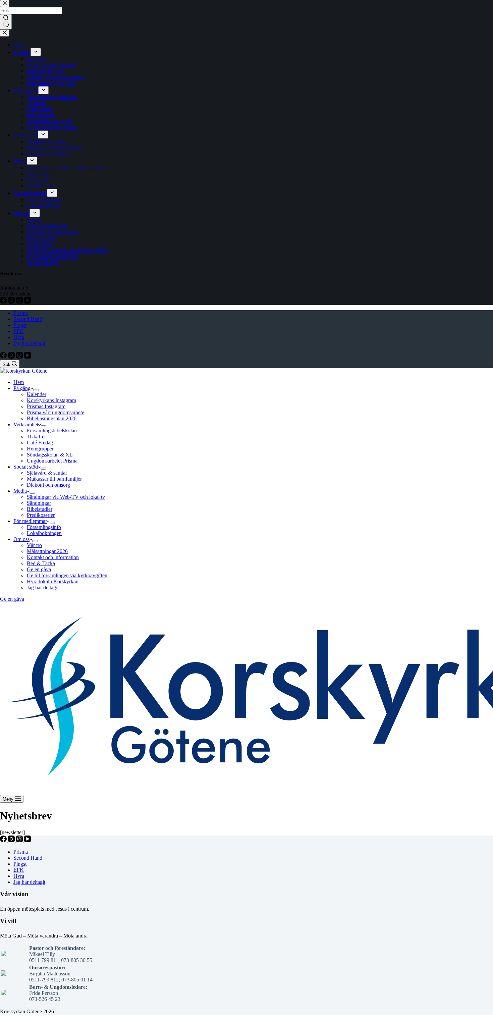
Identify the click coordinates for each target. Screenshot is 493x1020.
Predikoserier (41, 515)
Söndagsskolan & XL (50, 455)
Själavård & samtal (47, 473)
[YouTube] (27, 357)
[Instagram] (12, 357)
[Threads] (20, 357)
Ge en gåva (39, 569)
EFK (18, 331)
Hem (18, 382)
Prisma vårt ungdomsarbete (55, 412)
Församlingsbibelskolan (52, 430)
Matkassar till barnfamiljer (54, 479)
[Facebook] (4, 357)
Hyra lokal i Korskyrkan (52, 581)
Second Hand (27, 319)
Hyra (18, 337)
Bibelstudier (39, 509)
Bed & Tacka (41, 563)
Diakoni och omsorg (48, 485)
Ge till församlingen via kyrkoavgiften (67, 575)
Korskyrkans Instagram (51, 400)
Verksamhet (25, 424)
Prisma (20, 313)
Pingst (19, 325)
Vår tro (34, 545)
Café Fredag (40, 442)
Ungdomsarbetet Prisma (52, 461)
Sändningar (39, 503)
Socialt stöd (25, 467)
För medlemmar (30, 521)
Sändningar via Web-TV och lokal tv (66, 497)
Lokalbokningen (44, 533)
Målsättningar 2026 (47, 551)
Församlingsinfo (44, 527)
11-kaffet (36, 436)
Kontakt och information (53, 557)
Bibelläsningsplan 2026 (51, 418)
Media (20, 491)
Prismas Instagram (46, 406)
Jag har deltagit (29, 343)
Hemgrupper (40, 448)
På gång (22, 388)
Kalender (36, 394)
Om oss (21, 539)
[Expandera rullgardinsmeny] (36, 390)
